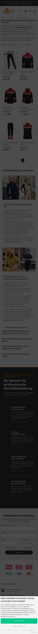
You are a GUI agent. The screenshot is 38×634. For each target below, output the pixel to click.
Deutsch (3, 630)
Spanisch (16, 630)
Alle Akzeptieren (19, 620)
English (10, 630)
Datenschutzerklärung (29, 630)
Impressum (34, 632)
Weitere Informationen (19, 626)
